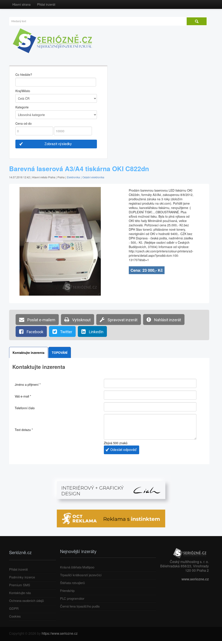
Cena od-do (23, 123)
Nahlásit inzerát (167, 320)
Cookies (15, 616)
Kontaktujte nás (20, 592)
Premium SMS (19, 585)
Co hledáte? (23, 74)
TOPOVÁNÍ (59, 352)
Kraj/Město (22, 91)
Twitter (65, 332)
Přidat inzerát (46, 4)
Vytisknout (81, 320)
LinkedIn (95, 332)
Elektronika (73, 177)
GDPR (14, 608)
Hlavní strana (21, 4)
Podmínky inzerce (22, 577)
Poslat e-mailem (40, 320)
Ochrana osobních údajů (26, 600)
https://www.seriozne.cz (60, 633)
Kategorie (22, 107)
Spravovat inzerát (122, 320)
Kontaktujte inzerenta (28, 352)
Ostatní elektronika (93, 177)
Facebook (34, 332)
